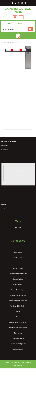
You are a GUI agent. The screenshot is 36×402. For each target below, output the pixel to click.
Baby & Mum (18, 257)
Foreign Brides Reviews (18, 295)
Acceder (18, 227)
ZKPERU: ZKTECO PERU (18, 10)
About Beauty (18, 252)
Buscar (30, 29)
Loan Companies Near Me (18, 300)
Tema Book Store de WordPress (16, 363)
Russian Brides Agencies (18, 344)
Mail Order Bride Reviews (18, 306)
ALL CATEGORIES (16, 24)
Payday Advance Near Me (18, 322)
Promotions (18, 333)
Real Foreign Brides (18, 338)
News (18, 317)
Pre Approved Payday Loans (18, 327)
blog (18, 263)
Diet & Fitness (18, 284)
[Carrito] (18, 37)
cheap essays (18, 268)
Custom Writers (18, 279)
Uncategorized (18, 349)
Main (18, 311)
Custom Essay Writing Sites (18, 274)
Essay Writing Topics (18, 290)
